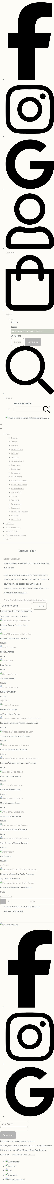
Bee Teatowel (7, 651)
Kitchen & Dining (19, 484)
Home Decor (16, 476)
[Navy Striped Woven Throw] (15, 838)
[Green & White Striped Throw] (16, 731)
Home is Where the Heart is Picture (18, 763)
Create (31, 1154)
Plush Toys (16, 519)
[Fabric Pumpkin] (9, 687)
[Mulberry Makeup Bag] (12, 811)
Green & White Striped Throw (15, 736)
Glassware (15, 469)
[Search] (46, 409)
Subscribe (8, 1135)
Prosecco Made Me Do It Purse (16, 887)
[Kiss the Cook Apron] (11, 771)
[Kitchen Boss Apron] (11, 785)
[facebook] (30, 79)
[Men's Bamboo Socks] (11, 798)
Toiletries (15, 504)
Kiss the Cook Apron (10, 776)
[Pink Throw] (7, 851)
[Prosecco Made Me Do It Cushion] (18, 869)
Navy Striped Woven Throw (14, 843)
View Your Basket (13, 600)
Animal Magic (17, 449)
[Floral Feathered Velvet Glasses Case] (20, 718)
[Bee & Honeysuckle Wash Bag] (16, 634)
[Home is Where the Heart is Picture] (19, 758)
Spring (14, 441)
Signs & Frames (17, 488)
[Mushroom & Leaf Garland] (14, 825)
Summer (14, 445)
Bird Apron (5, 665)
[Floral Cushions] (9, 705)
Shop (8, 434)
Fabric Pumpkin (8, 691)
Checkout (33, 341)
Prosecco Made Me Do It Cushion (17, 874)
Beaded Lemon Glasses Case (14, 625)
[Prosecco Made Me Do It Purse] (17, 883)
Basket (17, 341)
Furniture (15, 465)
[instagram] (30, 136)
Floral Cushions (8, 709)
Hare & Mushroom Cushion (13, 749)
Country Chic (17, 461)
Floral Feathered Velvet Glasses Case (19, 722)
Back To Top (6, 896)
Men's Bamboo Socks (10, 803)
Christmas (15, 473)
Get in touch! (12, 531)
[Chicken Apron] (8, 674)
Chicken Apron (7, 678)
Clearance (15, 508)
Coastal (14, 457)
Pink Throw (6, 856)
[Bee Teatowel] (8, 647)
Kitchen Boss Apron (10, 789)
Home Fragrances (19, 480)
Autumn (14, 453)
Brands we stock (13, 527)
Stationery (16, 492)
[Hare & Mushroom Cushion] (15, 745)
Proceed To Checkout (35, 600)
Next (32, 901)
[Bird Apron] (6, 660)
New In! (14, 438)
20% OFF (4, 700)
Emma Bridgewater (19, 512)
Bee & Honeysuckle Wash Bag (14, 638)
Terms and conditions (16, 535)
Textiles (15, 500)
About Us (10, 523)
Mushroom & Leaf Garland (13, 829)
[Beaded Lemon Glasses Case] (15, 620)
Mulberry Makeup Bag (11, 816)
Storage (14, 496)
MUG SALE (15, 515)
